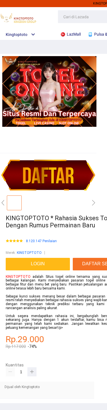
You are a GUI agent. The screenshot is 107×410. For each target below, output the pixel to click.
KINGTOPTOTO (29, 253)
